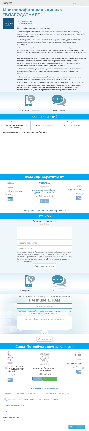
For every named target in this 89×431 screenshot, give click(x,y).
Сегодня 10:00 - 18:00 (71, 125)
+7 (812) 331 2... (30, 110)
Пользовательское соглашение (27, 393)
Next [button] (83, 194)
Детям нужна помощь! (32, 399)
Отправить (44, 339)
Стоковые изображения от (14, 405)
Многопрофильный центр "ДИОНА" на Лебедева (44, 191)
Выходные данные (51, 399)
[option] (44, 194)
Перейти (8, 199)
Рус (6, 411)
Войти (82, 3)
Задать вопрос (59, 110)
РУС (74, 3)
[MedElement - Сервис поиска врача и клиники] (7, 3)
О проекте (8, 393)
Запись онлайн (49, 379)
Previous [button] (6, 194)
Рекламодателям (49, 393)
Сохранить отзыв (44, 266)
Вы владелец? (64, 393)
